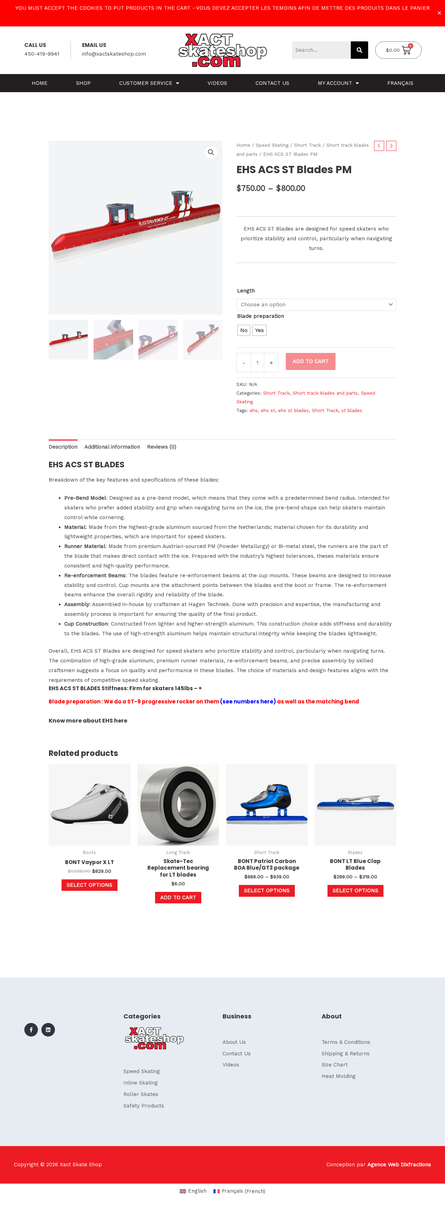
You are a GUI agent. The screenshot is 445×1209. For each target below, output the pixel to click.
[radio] (244, 330)
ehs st (268, 410)
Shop (83, 83)
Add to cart (311, 361)
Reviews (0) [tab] (161, 447)
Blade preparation (260, 316)
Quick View (89, 840)
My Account (335, 83)
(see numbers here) (248, 701)
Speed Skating (272, 145)
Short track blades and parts (325, 393)
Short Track (307, 145)
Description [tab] (63, 447)
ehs (254, 410)
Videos (217, 83)
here (120, 721)
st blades (351, 410)
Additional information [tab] (112, 447)
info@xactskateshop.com (114, 54)
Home (40, 83)
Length (246, 291)
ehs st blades (293, 410)
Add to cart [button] (178, 897)
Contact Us (272, 83)
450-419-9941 (41, 54)
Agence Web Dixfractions (399, 1164)
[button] (211, 152)
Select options (89, 885)
